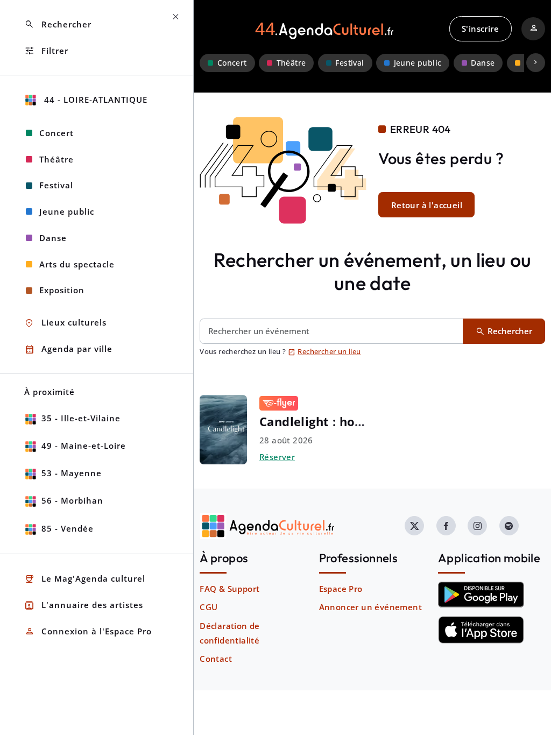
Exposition (61, 290)
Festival (349, 63)
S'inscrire (480, 28)
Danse (483, 63)
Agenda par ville (68, 349)
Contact (216, 658)
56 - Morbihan (72, 500)
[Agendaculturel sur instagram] (477, 525)
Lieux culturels (65, 323)
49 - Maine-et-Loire (83, 445)
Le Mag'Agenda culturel (84, 579)
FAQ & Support (229, 588)
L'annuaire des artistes (83, 605)
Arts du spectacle (77, 264)
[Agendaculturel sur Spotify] (509, 525)
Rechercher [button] (57, 24)
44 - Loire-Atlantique (94, 99)
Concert (232, 63)
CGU (208, 607)
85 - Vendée (67, 528)
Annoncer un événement (370, 607)
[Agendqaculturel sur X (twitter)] (414, 525)
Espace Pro (341, 588)
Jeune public (418, 63)
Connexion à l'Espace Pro (88, 631)
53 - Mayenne (71, 473)
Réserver (277, 456)
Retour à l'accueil (426, 205)
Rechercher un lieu (324, 351)
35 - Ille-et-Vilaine (81, 418)
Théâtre (291, 63)
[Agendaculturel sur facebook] (446, 525)
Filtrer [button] (46, 51)
